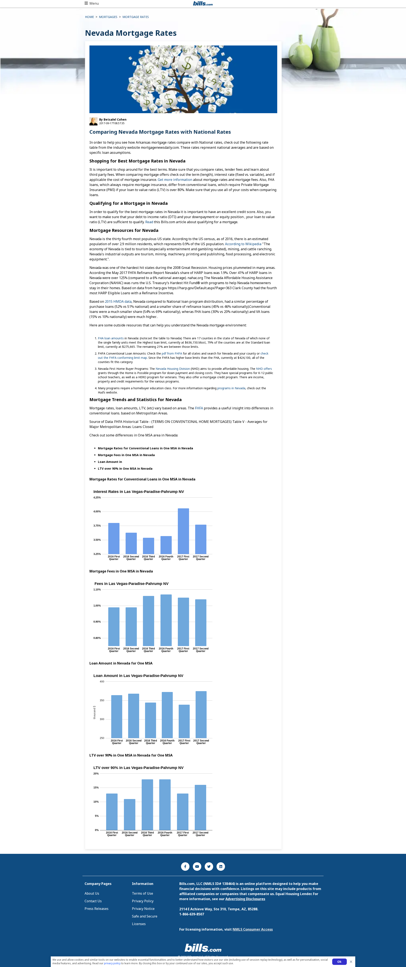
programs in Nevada (231, 388)
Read (149, 222)
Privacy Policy (143, 901)
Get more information (175, 179)
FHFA (199, 408)
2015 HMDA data (118, 301)
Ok (339, 962)
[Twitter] (209, 866)
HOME (89, 17)
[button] (92, 3)
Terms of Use (142, 893)
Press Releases (96, 908)
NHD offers (264, 369)
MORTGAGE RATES (135, 17)
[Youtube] (197, 866)
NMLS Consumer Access (253, 929)
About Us (92, 893)
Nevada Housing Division (173, 369)
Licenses (139, 924)
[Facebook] (185, 866)
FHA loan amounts (111, 338)
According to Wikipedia (243, 244)
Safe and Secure (144, 916)
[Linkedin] (221, 866)
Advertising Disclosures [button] (245, 899)
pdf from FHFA (172, 353)
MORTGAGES (108, 17)
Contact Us (93, 901)
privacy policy (112, 963)
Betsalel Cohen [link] (114, 119)
